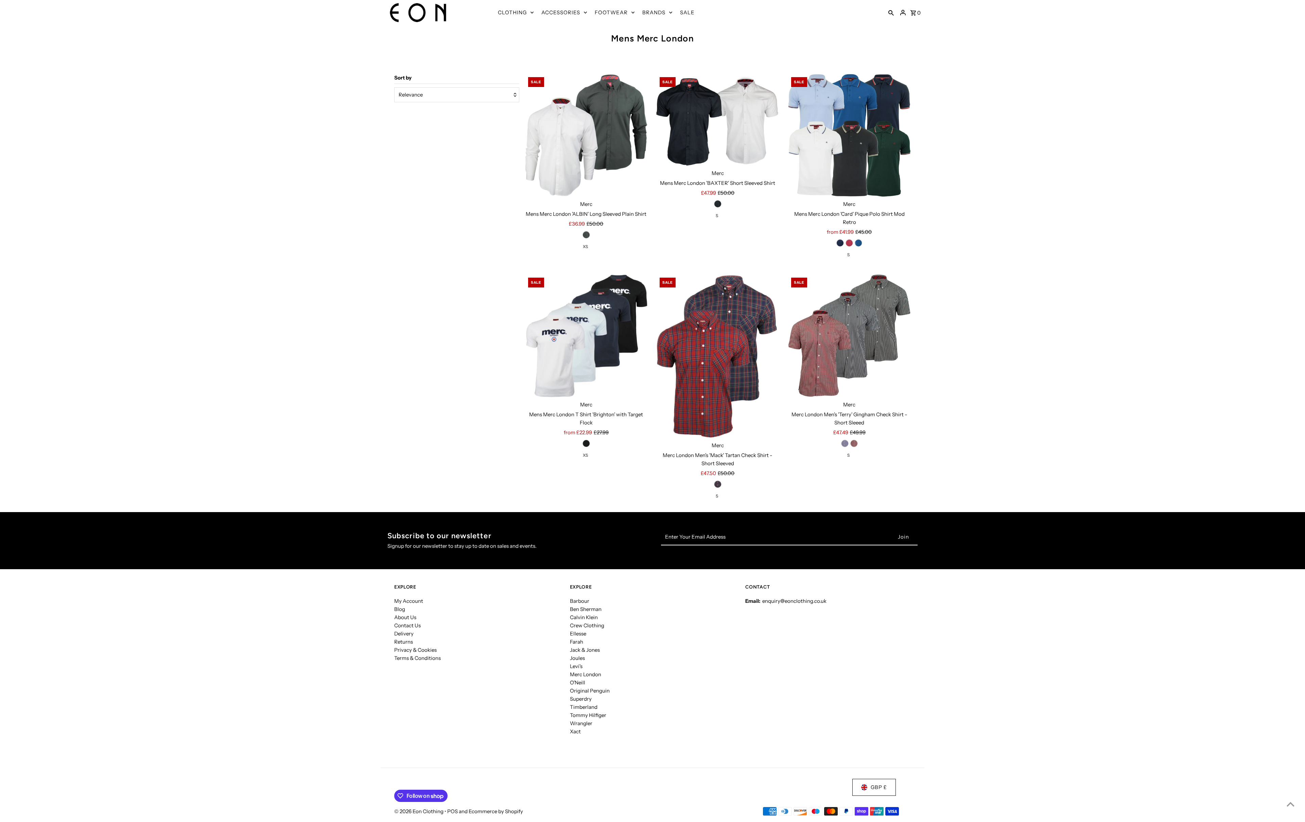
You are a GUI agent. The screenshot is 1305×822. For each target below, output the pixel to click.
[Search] (891, 12)
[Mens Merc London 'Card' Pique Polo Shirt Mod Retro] (849, 135)
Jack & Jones (585, 650)
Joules (577, 658)
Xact (575, 731)
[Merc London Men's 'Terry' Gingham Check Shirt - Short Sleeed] (849, 335)
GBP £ (879, 787)
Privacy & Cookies (415, 650)
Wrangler (581, 723)
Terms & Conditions (417, 658)
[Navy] (840, 243)
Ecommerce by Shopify (496, 811)
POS (452, 811)
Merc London (585, 674)
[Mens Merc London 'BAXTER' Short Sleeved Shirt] (717, 120)
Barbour (579, 601)
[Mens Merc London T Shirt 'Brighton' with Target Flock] (586, 335)
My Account (408, 601)
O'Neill (577, 682)
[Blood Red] (854, 443)
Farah (576, 642)
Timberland (583, 707)
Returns (403, 642)
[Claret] (849, 243)
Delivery (404, 633)
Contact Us (407, 625)
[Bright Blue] (858, 243)
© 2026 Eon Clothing (419, 811)
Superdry (581, 699)
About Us (405, 617)
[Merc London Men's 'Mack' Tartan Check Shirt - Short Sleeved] (717, 356)
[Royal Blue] (844, 443)
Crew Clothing (587, 625)
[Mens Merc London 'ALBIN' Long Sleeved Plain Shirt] (586, 135)
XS (585, 246)
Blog (399, 609)
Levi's (576, 666)
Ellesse (578, 633)
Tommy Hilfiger (588, 715)
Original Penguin (590, 690)
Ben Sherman (586, 609)
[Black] (586, 234)
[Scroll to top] (1290, 804)
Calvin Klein (584, 617)
